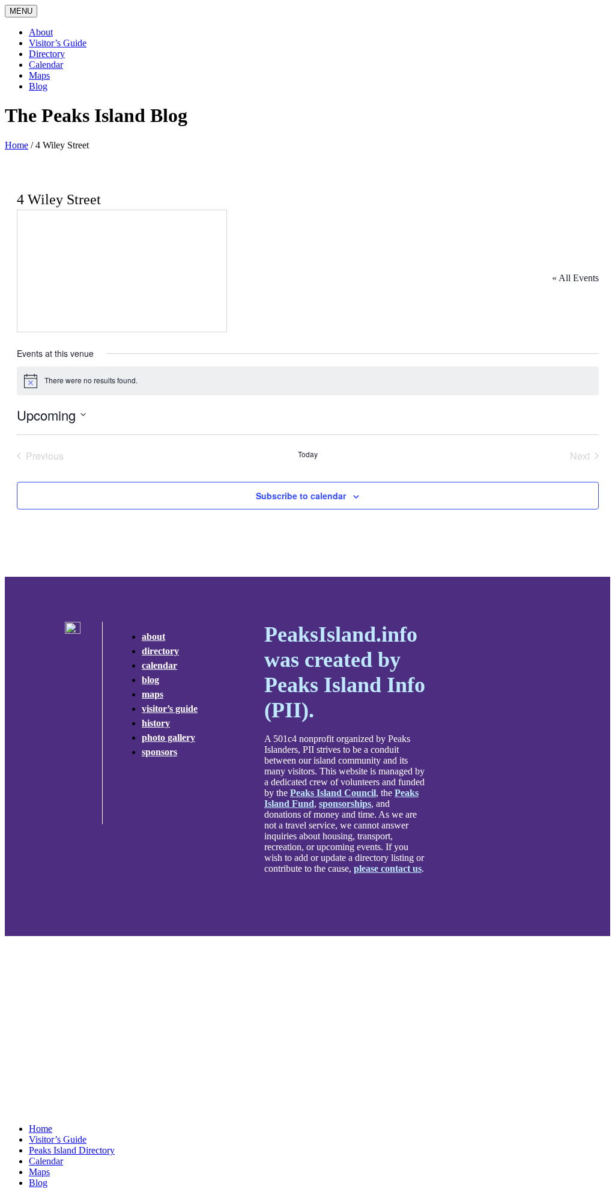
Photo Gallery (168, 737)
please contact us (388, 868)
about (153, 636)
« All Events (575, 278)
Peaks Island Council (333, 793)
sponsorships (345, 803)
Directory (47, 54)
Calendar (46, 64)
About (41, 32)
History (156, 723)
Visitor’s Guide (57, 43)
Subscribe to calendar (301, 496)
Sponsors (159, 752)
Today (308, 454)
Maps (39, 75)
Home (16, 145)
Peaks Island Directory (72, 1150)
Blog (38, 86)
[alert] (308, 380)
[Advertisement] (307, 1030)
